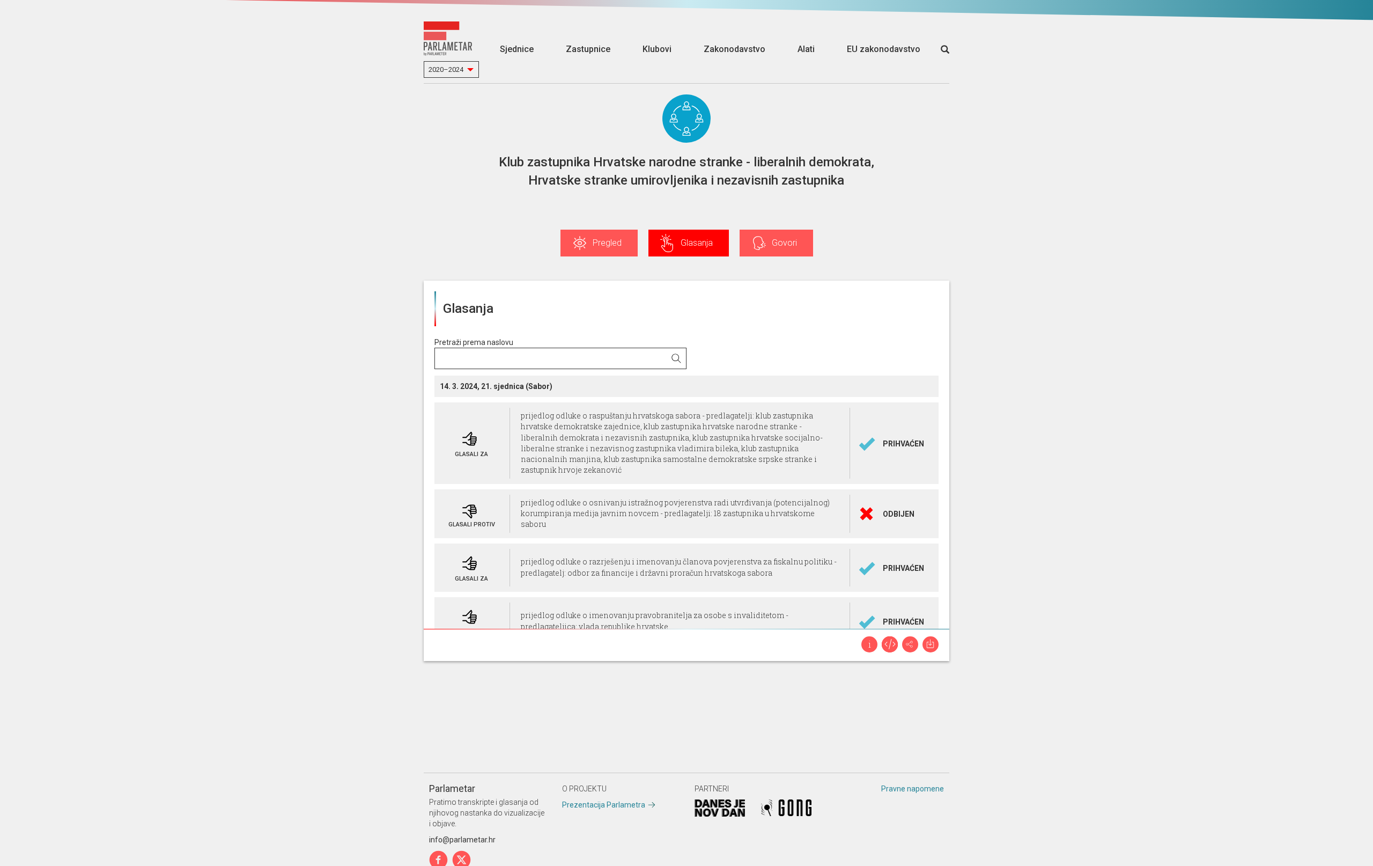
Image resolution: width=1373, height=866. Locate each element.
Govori (784, 243)
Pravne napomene (912, 788)
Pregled (607, 243)
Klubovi (657, 49)
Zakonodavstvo (734, 49)
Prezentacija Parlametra (603, 805)
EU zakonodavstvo (883, 49)
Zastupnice (588, 49)
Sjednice (517, 49)
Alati (806, 49)
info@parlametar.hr (462, 839)
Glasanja (697, 243)
